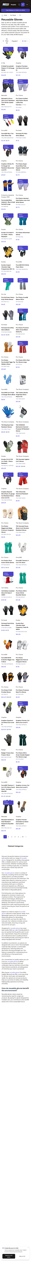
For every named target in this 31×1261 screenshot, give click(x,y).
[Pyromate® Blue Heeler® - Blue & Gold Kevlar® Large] (8, 185)
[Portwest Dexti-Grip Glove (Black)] (8, 610)
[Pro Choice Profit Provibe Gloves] (8, 677)
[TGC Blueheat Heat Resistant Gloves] (8, 412)
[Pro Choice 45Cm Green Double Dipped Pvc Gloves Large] (23, 740)
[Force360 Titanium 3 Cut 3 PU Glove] (23, 548)
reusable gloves (9, 873)
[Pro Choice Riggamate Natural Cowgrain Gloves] (23, 645)
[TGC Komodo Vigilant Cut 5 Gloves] (23, 446)
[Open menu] (27, 4)
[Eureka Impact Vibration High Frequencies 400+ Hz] (8, 252)
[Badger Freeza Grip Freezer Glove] (8, 740)
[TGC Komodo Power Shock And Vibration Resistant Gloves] (23, 513)
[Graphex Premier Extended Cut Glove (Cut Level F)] (23, 807)
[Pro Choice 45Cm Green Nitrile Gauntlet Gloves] (23, 578)
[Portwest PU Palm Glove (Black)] (23, 121)
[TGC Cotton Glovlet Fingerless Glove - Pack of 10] (23, 380)
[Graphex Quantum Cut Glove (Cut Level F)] (8, 708)
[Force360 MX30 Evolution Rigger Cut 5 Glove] (8, 645)
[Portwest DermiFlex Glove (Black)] (8, 315)
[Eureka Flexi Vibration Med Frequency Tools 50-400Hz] (23, 610)
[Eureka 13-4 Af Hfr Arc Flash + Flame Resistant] (8, 446)
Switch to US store (8, 1256)
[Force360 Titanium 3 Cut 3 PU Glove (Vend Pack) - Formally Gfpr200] (8, 772)
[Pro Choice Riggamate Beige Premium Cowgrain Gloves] (8, 513)
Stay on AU (22, 1256)
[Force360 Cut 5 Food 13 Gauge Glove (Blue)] (8, 380)
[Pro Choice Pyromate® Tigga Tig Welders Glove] (8, 347)
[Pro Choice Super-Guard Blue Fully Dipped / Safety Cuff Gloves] (23, 151)
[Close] (28, 1248)
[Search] (19, 4)
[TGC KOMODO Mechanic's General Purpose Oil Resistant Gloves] (23, 412)
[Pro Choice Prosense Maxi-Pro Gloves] (23, 677)
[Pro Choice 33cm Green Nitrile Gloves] (8, 548)
